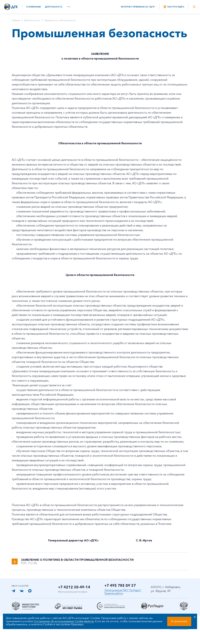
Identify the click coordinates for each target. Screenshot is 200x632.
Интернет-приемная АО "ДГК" (138, 6)
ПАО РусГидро (175, 6)
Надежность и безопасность (60, 20)
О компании (33, 6)
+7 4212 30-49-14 (74, 587)
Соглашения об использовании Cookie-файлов (64, 621)
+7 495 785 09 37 (120, 585)
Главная (16, 20)
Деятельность (53, 6)
